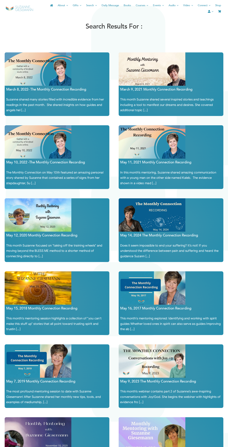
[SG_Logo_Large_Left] (19, 7)
